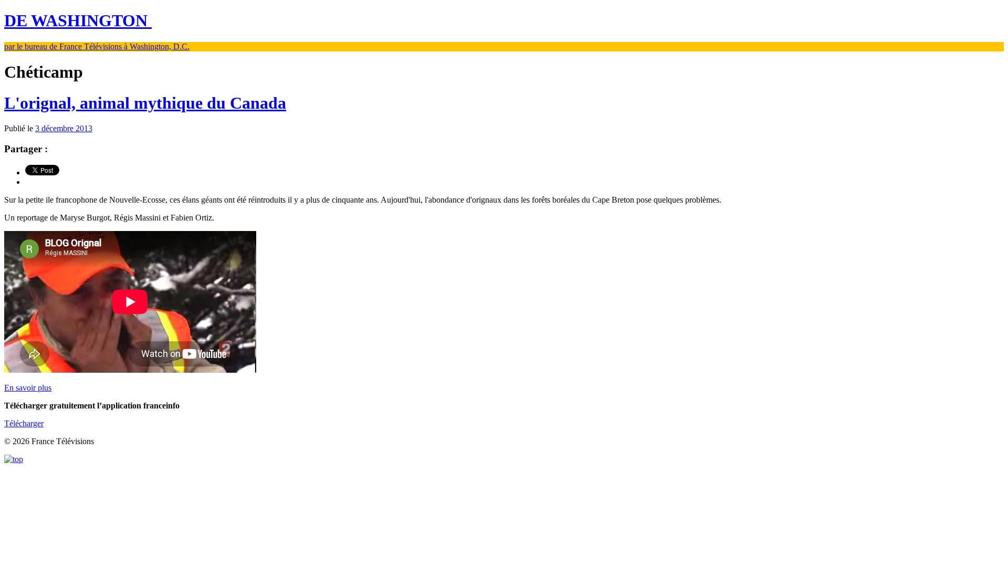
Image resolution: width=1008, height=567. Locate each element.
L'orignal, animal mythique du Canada (145, 102)
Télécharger (24, 423)
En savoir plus (27, 387)
